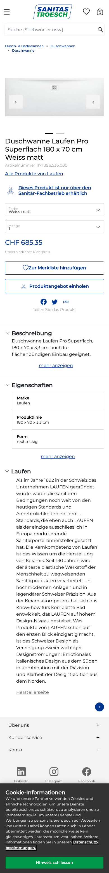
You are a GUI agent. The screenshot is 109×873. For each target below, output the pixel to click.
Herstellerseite (32, 692)
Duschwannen (63, 46)
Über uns (18, 725)
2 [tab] (60, 133)
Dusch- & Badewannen (24, 46)
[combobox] (54, 29)
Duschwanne (23, 50)
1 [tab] (49, 133)
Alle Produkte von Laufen (34, 173)
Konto (15, 749)
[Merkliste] (86, 12)
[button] (65, 302)
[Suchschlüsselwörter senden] (100, 30)
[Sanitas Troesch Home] (53, 11)
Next (93, 102)
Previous (16, 102)
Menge (14, 226)
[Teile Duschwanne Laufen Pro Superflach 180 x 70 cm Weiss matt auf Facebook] (43, 302)
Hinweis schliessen (54, 862)
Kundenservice (25, 737)
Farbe (13, 209)
